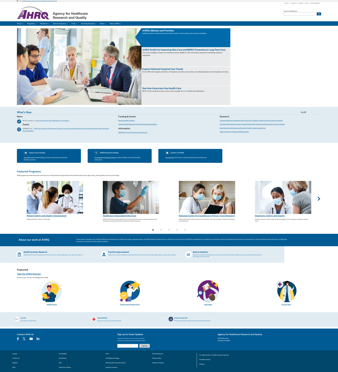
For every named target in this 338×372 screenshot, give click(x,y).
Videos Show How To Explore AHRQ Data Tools (234, 132)
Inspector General (111, 367)
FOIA (107, 354)
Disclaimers (62, 358)
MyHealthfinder (102, 318)
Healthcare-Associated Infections (119, 215)
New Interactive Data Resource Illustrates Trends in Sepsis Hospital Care (243, 128)
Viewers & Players (158, 363)
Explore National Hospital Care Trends (162, 69)
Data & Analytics (59, 24)
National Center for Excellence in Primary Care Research (207, 215)
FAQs (306, 3)
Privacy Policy (156, 358)
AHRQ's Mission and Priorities (158, 30)
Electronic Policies (65, 367)
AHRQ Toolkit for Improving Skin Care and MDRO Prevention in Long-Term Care (184, 49)
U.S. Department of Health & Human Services (214, 355)
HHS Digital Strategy (112, 358)
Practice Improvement (118, 252)
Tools (73, 24)
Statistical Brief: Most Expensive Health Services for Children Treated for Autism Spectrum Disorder (251, 121)
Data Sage (208, 304)
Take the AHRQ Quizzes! (29, 274)
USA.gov (202, 364)
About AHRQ (114, 24)
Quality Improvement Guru (130, 304)
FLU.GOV (23, 318)
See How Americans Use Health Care (161, 88)
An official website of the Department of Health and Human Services (39, 1)
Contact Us (294, 3)
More (302, 112)
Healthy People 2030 (180, 318)
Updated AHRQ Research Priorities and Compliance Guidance (137, 124)
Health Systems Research (35, 252)
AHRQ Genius (52, 304)
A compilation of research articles (105, 158)
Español (301, 3)
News (102, 24)
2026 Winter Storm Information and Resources (132, 132)
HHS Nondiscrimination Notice (116, 363)
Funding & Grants (87, 24)
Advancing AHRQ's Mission (126, 121)
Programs (31, 24)
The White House (204, 359)
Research (44, 24)
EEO (60, 363)
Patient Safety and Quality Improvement (46, 215)
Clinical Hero (286, 304)
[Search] (319, 13)
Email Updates (316, 3)
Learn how (27, 158)
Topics (19, 24)
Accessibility (63, 354)
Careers (286, 3)
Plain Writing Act (157, 354)
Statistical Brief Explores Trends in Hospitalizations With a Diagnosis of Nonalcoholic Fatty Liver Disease (252, 124)
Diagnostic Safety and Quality (270, 215)
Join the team (169, 158)
